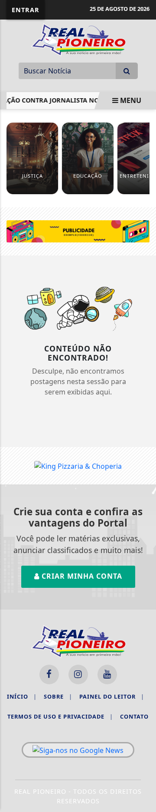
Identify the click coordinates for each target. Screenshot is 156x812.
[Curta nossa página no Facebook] (49, 674)
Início (22, 696)
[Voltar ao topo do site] (143, 446)
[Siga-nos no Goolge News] (78, 750)
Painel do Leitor (111, 696)
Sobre (58, 696)
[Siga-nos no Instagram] (78, 674)
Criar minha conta (80, 576)
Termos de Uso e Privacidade (60, 716)
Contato (134, 716)
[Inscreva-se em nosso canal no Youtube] (107, 674)
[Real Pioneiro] (78, 39)
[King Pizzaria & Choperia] (78, 230)
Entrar (25, 10)
